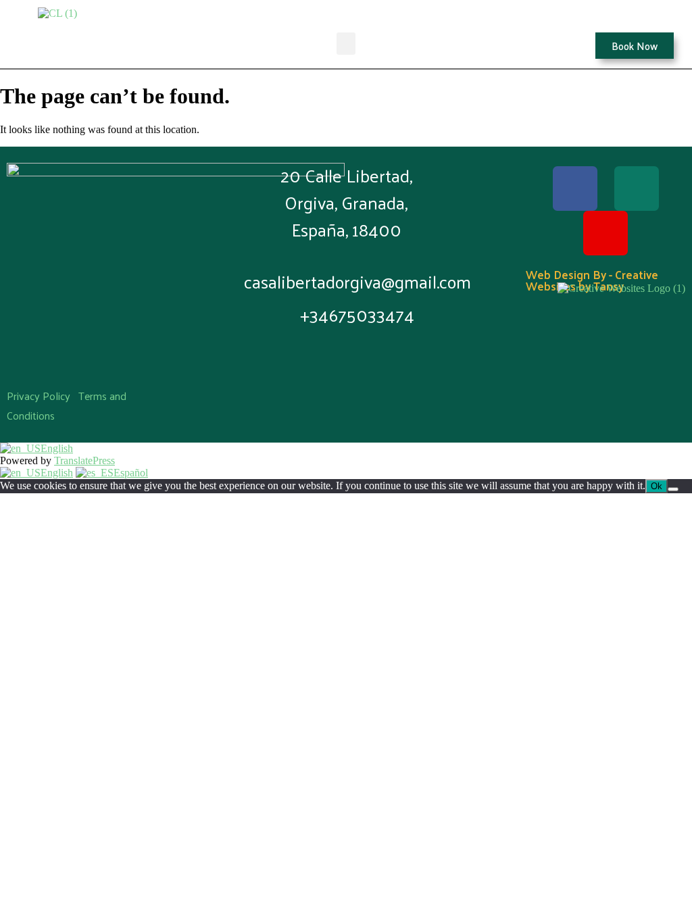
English (57, 448)
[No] (673, 489)
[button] (346, 43)
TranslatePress (84, 460)
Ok (656, 486)
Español (131, 472)
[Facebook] (575, 188)
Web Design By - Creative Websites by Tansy (592, 280)
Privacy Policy (38, 395)
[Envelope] (636, 188)
